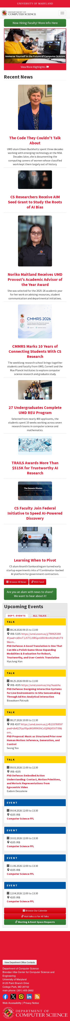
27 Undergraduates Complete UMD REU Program (35, 410)
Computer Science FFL (20, 818)
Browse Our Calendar (36, 910)
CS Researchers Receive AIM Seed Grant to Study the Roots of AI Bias (35, 202)
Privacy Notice (31, 1003)
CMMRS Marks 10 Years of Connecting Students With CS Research (35, 351)
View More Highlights (34, 67)
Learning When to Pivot (35, 560)
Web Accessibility (12, 1003)
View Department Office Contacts (19, 962)
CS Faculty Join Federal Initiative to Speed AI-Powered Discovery (35, 513)
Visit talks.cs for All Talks (36, 916)
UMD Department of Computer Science (28, 13)
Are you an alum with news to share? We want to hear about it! (30, 594)
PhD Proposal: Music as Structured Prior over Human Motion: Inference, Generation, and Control (34, 740)
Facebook (5, 996)
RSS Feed (39, 581)
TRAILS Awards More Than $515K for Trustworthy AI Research (35, 468)
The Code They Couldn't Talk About (35, 140)
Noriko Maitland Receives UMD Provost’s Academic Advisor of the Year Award (35, 279)
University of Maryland (35, 3)
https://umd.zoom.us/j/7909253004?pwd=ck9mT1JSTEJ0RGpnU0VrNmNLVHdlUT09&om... (35, 638)
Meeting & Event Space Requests (36, 921)
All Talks (40, 615)
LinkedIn (29, 996)
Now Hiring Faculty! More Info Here (35, 23)
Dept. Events (18, 615)
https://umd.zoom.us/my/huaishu (40, 685)
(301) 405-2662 (25, 990)
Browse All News (17, 581)
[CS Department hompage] (35, 1012)
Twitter (13, 996)
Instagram (21, 996)
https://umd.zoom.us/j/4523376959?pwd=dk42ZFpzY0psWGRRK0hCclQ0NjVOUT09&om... (35, 728)
